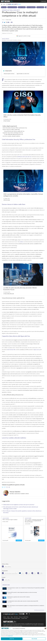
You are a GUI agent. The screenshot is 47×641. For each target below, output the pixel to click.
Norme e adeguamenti (14, 7)
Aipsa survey (37, 349)
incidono (21, 241)
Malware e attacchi (4, 7)
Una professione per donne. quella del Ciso (14, 131)
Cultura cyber (30, 7)
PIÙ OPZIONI (34, 639)
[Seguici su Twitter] (29, 613)
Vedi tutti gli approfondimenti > (39, 610)
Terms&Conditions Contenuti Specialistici (11, 618)
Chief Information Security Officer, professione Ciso (15, 128)
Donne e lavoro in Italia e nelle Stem (11, 129)
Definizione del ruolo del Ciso (24, 156)
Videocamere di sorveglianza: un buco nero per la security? (18, 504)
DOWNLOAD (19, 540)
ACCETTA (12, 639)
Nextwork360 (5, 623)
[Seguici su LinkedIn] (26, 613)
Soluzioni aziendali (23, 7)
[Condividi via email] (8, 22)
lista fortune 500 (11, 349)
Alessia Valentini (5, 38)
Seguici (21, 613)
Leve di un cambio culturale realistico (11, 136)
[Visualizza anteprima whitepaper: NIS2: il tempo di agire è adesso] (12, 532)
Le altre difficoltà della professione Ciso (13, 134)
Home (3, 19)
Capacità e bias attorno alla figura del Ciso (13, 132)
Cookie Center (24, 618)
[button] (3, 4)
